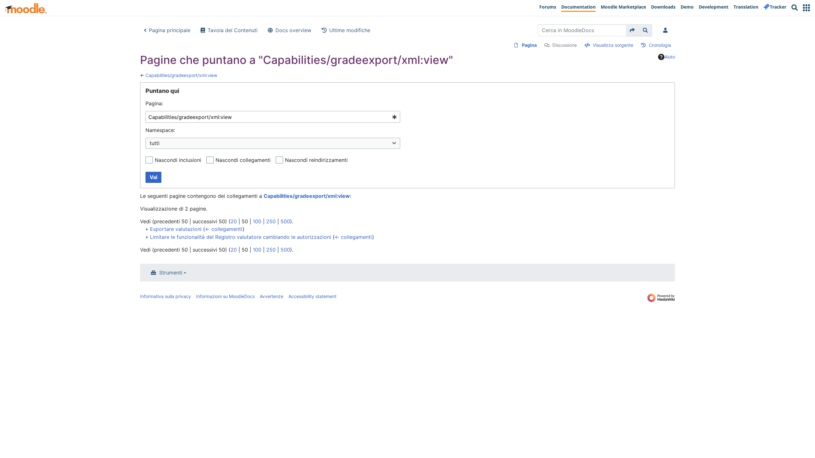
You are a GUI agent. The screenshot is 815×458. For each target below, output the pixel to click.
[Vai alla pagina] (632, 30)
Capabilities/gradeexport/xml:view (181, 75)
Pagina (529, 45)
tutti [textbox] (154, 143)
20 (233, 221)
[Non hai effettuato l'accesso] (666, 30)
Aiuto (669, 56)
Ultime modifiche (349, 30)
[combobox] (272, 117)
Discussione (564, 45)
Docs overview (293, 30)
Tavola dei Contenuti (233, 30)
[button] (806, 8)
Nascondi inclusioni (178, 160)
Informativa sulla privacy (165, 296)
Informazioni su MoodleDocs (225, 296)
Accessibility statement (312, 296)
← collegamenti (224, 229)
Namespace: (160, 130)
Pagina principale (169, 30)
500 (285, 221)
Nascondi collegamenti (243, 160)
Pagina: (154, 103)
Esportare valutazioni (176, 229)
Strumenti (170, 272)
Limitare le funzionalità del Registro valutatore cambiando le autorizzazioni (240, 237)
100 (257, 221)
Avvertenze (271, 296)
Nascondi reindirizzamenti (316, 160)
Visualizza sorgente (613, 45)
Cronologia (660, 45)
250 (271, 221)
